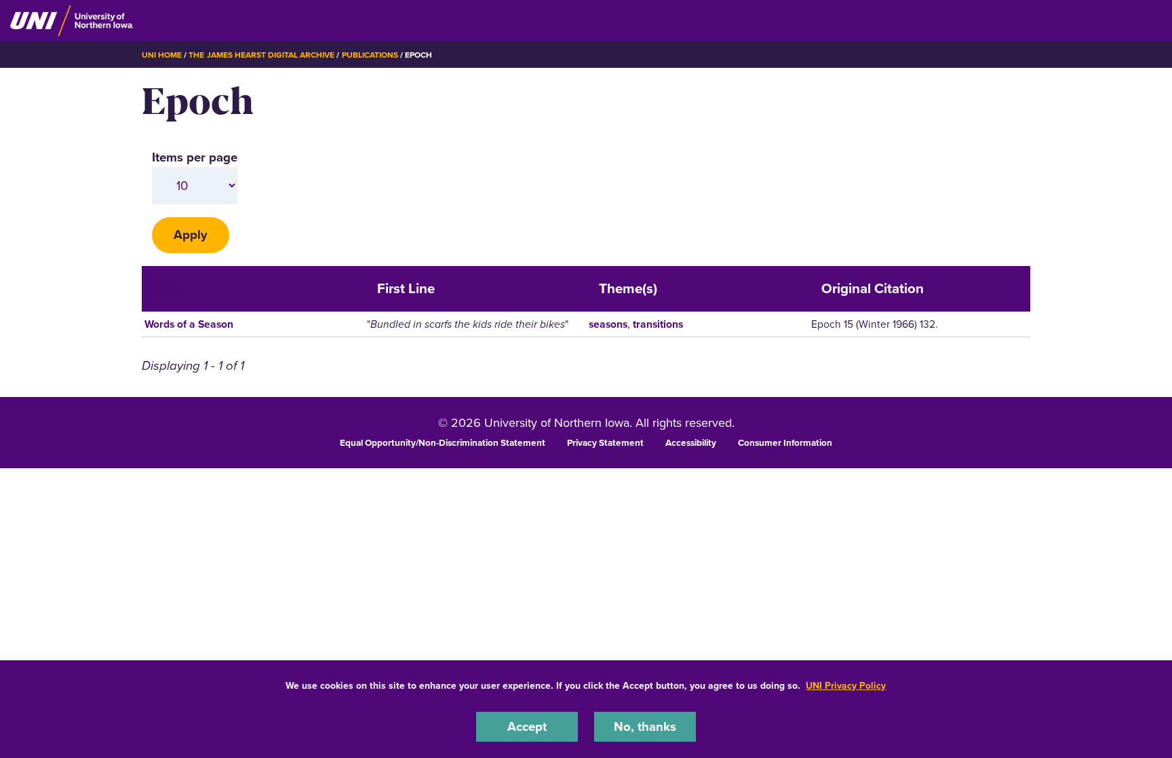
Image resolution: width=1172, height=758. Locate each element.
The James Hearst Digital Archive (261, 55)
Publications (370, 55)
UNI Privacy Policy (846, 686)
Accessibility (690, 442)
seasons (608, 324)
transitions (658, 324)
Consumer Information (785, 442)
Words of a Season (188, 324)
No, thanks (645, 726)
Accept (527, 726)
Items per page (194, 157)
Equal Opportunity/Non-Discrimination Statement (442, 442)
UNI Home (162, 55)
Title (168, 288)
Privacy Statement (605, 442)
